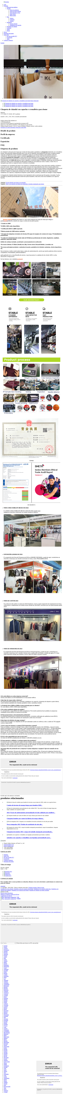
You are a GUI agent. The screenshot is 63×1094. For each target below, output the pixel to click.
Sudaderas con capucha (15, 25)
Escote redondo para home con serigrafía (16, 182)
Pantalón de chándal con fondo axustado (39, 890)
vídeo (8, 39)
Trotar (8, 29)
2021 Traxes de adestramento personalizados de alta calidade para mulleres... (31, 812)
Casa (5, 4)
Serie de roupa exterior (15, 11)
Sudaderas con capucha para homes (20, 890)
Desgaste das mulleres (12, 7)
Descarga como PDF (21, 127)
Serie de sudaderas (14, 10)
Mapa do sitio (40, 887)
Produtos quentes (33, 887)
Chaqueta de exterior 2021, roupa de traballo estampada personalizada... (30, 832)
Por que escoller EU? (12, 36)
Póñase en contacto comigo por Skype (10, 894)
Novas (5, 32)
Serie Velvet (13, 14)
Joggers (12, 21)
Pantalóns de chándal (12, 26)
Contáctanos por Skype (6, 895)
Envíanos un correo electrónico (8, 127)
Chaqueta (12, 19)
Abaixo (11, 18)
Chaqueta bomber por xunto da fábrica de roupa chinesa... (25, 818)
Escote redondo (13, 23)
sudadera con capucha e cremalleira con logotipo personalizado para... (29, 837)
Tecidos (9, 8)
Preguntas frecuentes (9, 33)
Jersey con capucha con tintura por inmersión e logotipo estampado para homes (25, 184)
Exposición (9, 37)
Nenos (8, 30)
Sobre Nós (6, 34)
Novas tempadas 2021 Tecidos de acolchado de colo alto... (25, 824)
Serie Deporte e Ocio (15, 12)
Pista (8, 17)
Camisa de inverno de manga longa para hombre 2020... (24, 805)
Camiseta (9, 28)
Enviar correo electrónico (7, 893)
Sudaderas (9, 22)
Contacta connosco (8, 40)
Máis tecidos (13, 15)
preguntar (3, 886)
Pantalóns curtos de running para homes (23, 889)
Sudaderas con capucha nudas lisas (42, 889)
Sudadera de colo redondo (7, 889)
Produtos (6, 6)
